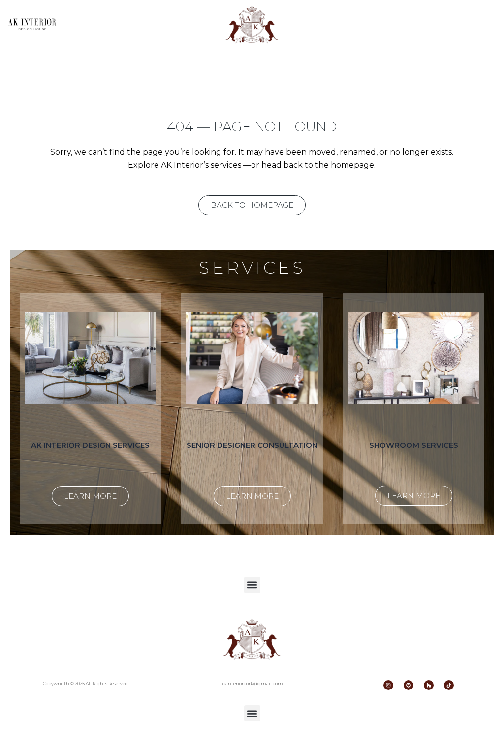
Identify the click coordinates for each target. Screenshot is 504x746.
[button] (252, 585)
